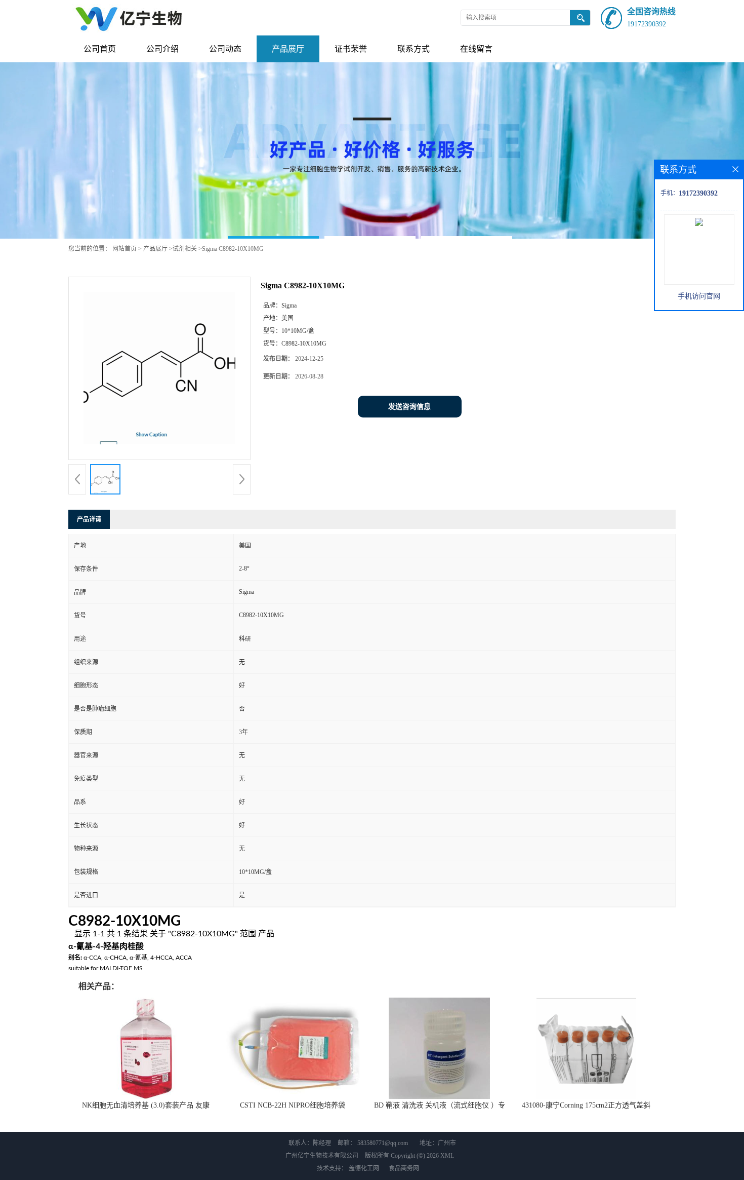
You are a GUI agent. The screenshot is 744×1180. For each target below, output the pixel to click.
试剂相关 (185, 248)
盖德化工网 (364, 1168)
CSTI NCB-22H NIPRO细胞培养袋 (292, 1105)
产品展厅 (288, 49)
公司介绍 (162, 49)
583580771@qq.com (382, 1143)
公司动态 (225, 49)
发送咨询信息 (409, 406)
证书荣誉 (351, 49)
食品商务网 (404, 1168)
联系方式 (413, 49)
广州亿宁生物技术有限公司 (321, 1155)
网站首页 (124, 248)
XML (447, 1155)
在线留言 (476, 49)
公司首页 (100, 49)
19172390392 (646, 24)
